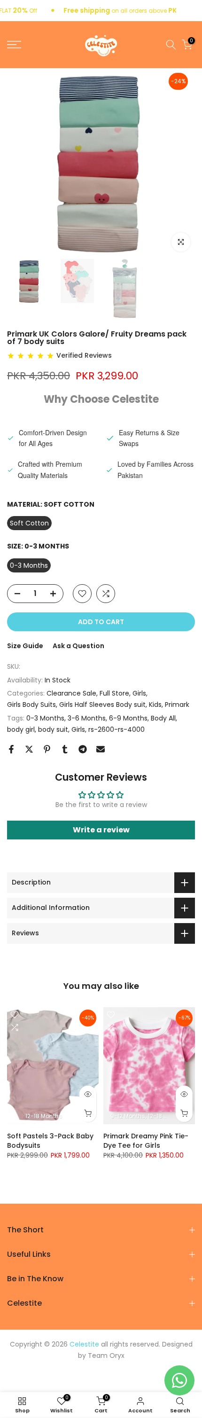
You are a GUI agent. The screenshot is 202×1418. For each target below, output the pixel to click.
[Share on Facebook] (11, 749)
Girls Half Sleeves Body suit (102, 704)
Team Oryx (106, 1355)
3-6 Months (87, 718)
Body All (163, 718)
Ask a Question (78, 645)
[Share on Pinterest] (47, 749)
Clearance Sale (71, 693)
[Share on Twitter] (29, 749)
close (193, 11)
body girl (21, 729)
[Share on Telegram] (82, 749)
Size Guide (25, 645)
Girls (139, 693)
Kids (155, 704)
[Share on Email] (100, 749)
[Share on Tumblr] (65, 749)
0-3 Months (45, 718)
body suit (53, 729)
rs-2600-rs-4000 (116, 729)
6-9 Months (128, 718)
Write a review (101, 829)
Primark (177, 704)
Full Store (114, 693)
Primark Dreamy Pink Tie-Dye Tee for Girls (145, 1140)
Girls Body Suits (31, 704)
